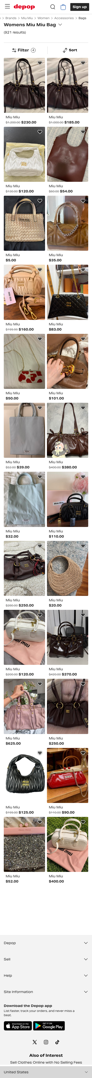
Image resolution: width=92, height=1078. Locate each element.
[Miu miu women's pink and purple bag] (24, 706)
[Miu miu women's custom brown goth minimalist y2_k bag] (67, 361)
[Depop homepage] (24, 7)
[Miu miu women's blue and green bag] (24, 499)
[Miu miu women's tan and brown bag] (67, 223)
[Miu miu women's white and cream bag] (67, 844)
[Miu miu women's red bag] (67, 775)
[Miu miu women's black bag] (67, 292)
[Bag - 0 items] (63, 7)
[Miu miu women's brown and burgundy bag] (24, 85)
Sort (73, 50)
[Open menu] (7, 6)
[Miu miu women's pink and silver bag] (24, 844)
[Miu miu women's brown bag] (67, 430)
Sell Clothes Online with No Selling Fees (46, 1062)
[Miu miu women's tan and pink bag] (24, 292)
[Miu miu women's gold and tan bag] (24, 223)
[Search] (53, 7)
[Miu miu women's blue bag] (24, 430)
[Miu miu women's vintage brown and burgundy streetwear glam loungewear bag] (24, 568)
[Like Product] (40, 63)
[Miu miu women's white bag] (24, 154)
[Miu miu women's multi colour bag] (24, 361)
